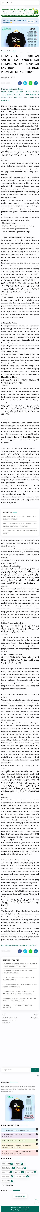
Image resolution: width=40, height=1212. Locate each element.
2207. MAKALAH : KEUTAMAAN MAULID (16, 1130)
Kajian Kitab (7, 1181)
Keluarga (19, 1172)
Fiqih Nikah (7, 1172)
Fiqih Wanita (7, 1176)
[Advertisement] (20, 1047)
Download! (30, 21)
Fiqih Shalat (7, 1164)
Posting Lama (34, 1018)
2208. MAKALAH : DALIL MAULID (13, 1141)
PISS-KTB (5, 1082)
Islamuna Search (24, 1210)
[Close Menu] (36, 21)
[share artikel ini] (20, 83)
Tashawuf (21, 1168)
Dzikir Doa (31, 1172)
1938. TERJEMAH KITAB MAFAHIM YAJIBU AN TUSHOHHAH (9, 1020)
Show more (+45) (7, 1185)
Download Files (20, 1196)
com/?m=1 (18, 945)
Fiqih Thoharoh (8, 1168)
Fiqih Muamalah (22, 1176)
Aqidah (19, 1164)
